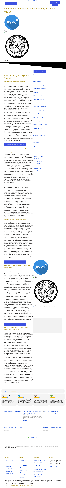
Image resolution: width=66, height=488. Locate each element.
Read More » (25, 420)
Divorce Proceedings (38, 99)
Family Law (37, 154)
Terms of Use (9, 471)
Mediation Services (38, 117)
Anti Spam (8, 466)
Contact (36, 170)
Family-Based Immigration (40, 106)
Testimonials (37, 163)
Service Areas (37, 158)
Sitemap (32, 485)
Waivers (35, 146)
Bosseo (28, 485)
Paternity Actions (37, 128)
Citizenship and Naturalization (41, 95)
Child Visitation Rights (38, 92)
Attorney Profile (38, 161)
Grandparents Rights (38, 110)
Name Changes (37, 121)
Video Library (37, 168)
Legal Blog (36, 457)
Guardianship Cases (38, 113)
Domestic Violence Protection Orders (42, 103)
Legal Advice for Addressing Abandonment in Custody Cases (40, 471)
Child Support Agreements (40, 88)
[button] (64, 399)
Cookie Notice (9, 468)
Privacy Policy (9, 473)
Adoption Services (37, 81)
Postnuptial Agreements (39, 131)
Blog (35, 166)
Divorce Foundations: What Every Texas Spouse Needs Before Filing (40, 465)
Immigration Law (38, 156)
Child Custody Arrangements (40, 85)
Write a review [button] (60, 391)
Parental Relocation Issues (40, 124)
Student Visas (36, 142)
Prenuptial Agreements (39, 135)
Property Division (37, 139)
